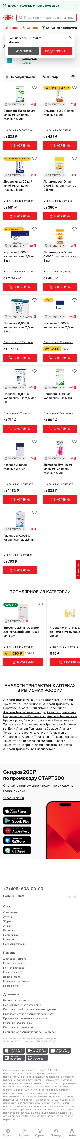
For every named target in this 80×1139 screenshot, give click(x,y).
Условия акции (13, 798)
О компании (10, 912)
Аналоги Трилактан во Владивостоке (29, 749)
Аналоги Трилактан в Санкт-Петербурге (31, 699)
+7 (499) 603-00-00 (23, 888)
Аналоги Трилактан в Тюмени (42, 736)
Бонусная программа (61, 27)
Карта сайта (10, 985)
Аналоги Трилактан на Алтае (51, 745)
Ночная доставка (13, 967)
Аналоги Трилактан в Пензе (43, 720)
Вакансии (9, 930)
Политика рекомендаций (18, 1027)
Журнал (8, 921)
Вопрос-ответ (11, 976)
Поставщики (10, 934)
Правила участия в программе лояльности (29, 1013)
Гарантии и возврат (15, 963)
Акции (14, 27)
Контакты (9, 939)
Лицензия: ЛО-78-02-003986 (18, 1041)
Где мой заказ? (12, 972)
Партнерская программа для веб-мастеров (29, 1031)
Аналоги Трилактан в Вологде (24, 712)
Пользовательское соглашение (22, 1004)
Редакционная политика (18, 1022)
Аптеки (7, 916)
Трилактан (28, 59)
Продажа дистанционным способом (25, 1018)
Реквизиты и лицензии (16, 1000)
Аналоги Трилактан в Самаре (37, 728)
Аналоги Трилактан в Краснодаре (42, 708)
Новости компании (14, 943)
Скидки (32, 27)
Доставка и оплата (14, 958)
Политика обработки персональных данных (29, 1009)
